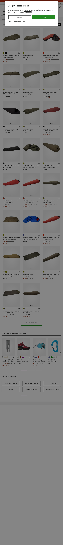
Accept (43, 17)
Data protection (28, 12)
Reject (19, 17)
